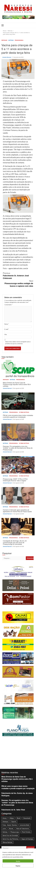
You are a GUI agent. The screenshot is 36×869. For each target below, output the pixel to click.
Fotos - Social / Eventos (9, 825)
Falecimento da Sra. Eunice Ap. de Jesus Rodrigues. (17, 794)
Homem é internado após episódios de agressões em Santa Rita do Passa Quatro (18, 495)
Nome (6, 324)
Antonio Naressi (7, 57)
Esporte (13, 821)
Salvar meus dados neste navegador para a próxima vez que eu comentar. (18, 342)
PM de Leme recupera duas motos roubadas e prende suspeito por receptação (18, 401)
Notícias (11, 40)
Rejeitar (18, 866)
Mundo (11, 828)
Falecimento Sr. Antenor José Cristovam (16, 275)
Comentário (8, 304)
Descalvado (26, 818)
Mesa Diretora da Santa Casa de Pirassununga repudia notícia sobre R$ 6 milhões (18, 368)
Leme (4, 828)
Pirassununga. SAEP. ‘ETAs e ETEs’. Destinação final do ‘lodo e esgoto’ (18, 465)
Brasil (18, 818)
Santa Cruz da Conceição (10, 835)
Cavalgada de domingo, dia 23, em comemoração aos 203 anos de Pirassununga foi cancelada (18, 526)
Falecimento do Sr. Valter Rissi (13, 810)
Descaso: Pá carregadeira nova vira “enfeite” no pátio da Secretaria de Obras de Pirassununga (18, 432)
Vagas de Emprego (27, 839)
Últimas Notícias (24, 412)
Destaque (4, 40)
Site (5, 334)
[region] (18, 858)
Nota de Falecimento (22, 828)
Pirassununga (19, 40)
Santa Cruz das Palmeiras (10, 839)
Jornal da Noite (24, 825)
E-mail (6, 329)
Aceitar (18, 861)
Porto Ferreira (26, 832)
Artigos (12, 818)
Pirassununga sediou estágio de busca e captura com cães (19, 283)
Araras (4, 818)
